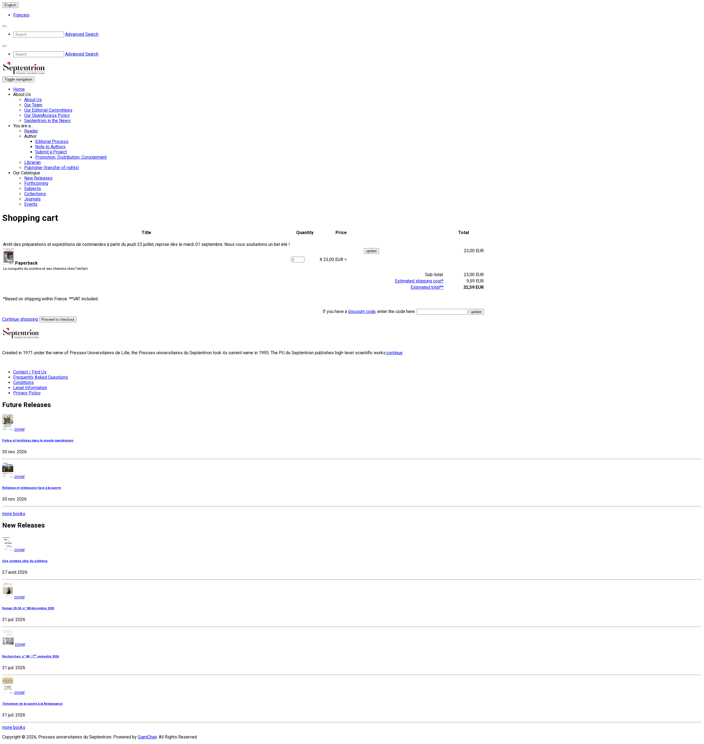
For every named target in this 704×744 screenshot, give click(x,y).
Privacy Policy (27, 393)
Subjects (32, 188)
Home (19, 89)
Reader (31, 131)
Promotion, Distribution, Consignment (71, 157)
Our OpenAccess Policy (47, 115)
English (10, 5)
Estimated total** (427, 287)
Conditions (23, 382)
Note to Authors (50, 146)
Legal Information (30, 387)
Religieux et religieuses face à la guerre (31, 488)
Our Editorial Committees (48, 110)
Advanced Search (81, 34)
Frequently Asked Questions (40, 377)
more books (13, 513)
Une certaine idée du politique (25, 561)
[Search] (4, 26)
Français (21, 15)
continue (394, 352)
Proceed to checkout (57, 319)
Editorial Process (51, 141)
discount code (361, 311)
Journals (32, 199)
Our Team (33, 105)
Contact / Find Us (29, 372)
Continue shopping (20, 319)
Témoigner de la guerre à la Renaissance (32, 703)
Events (30, 204)
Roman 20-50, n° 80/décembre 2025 (28, 608)
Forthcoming (36, 183)
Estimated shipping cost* (419, 281)
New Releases (38, 178)
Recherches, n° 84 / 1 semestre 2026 (30, 656)
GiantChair (147, 737)
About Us (33, 99)
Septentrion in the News (47, 120)
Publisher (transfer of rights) (51, 167)
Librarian (32, 162)
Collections (35, 193)
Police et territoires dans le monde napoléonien (37, 440)
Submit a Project (51, 152)
